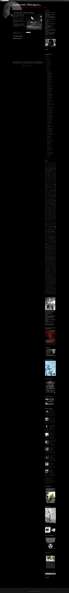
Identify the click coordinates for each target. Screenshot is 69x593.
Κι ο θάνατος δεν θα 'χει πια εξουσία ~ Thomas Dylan (50, 116)
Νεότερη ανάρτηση (16, 62)
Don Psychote (52, 248)
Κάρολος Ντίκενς (52, 183)
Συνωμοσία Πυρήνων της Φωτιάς (51, 223)
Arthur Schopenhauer (47, 241)
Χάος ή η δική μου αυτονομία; (51, 434)
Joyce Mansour (52, 272)
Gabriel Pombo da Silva (50, 260)
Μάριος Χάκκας (54, 198)
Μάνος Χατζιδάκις (47, 195)
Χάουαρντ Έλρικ (51, 232)
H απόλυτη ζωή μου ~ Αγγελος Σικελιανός (50, 152)
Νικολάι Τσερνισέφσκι (52, 207)
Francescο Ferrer (54, 257)
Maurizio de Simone (53, 275)
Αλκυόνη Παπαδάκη (50, 164)
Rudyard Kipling (47, 285)
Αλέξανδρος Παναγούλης (49, 143)
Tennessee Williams (47, 290)
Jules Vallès (48, 150)
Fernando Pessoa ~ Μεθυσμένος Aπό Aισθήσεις (51, 471)
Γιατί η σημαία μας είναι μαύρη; (50, 131)
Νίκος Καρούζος (53, 211)
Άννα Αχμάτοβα (51, 165)
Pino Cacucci (53, 280)
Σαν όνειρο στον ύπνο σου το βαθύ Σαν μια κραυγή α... (50, 107)
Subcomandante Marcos (47, 288)
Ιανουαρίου (49, 155)
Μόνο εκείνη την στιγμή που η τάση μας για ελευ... (50, 112)
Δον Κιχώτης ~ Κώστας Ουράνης (51, 463)
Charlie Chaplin (51, 247)
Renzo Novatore (47, 283)
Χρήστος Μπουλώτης (51, 234)
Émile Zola (51, 252)
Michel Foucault (52, 276)
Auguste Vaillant (47, 242)
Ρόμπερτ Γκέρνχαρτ (52, 219)
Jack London (50, 266)
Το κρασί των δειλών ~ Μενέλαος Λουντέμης (50, 91)
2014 (47, 59)
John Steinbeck (47, 271)
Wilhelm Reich (47, 293)
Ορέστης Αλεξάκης (52, 214)
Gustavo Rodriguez (48, 262)
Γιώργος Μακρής (48, 176)
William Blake (52, 293)
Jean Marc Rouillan (51, 269)
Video (48, 292)
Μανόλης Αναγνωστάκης (49, 194)
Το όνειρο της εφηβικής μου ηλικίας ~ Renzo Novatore (50, 104)
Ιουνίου (48, 67)
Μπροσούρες (47, 204)
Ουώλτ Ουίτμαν (53, 215)
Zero (55, 293)
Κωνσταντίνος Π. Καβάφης (49, 189)
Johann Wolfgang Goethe (52, 270)
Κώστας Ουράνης (52, 191)
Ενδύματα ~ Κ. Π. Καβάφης (49, 79)
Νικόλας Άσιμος (47, 208)
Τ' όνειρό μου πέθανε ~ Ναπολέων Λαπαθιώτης (50, 74)
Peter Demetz (49, 280)
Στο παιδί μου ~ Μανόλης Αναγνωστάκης (49, 86)
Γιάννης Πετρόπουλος (49, 174)
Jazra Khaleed (46, 268)
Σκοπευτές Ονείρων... (26, 4)
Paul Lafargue (52, 279)
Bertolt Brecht (53, 242)
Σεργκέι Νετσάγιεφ (48, 220)
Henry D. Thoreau (52, 264)
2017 (47, 55)
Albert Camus (49, 237)
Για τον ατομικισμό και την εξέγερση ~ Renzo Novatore (52, 426)
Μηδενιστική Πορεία (48, 201)
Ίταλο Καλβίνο (47, 183)
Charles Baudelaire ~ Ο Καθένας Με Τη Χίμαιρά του (52, 448)
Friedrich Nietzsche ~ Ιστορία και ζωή (50, 97)
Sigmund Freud (53, 287)
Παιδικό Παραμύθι (47, 216)
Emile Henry (47, 252)
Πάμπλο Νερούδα (53, 216)
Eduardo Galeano (47, 251)
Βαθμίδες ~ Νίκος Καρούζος (49, 136)
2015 (47, 58)
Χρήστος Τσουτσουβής (48, 235)
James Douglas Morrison (52, 267)
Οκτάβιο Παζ (47, 214)
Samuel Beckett (52, 285)
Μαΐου (48, 68)
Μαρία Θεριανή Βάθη (48, 196)
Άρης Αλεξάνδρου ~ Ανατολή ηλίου (50, 88)
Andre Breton (52, 238)
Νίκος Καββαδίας (51, 210)
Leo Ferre (54, 273)
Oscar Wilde (50, 278)
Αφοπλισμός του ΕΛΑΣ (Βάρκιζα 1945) (50, 134)
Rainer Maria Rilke (52, 281)
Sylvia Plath (52, 288)
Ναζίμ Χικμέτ (52, 204)
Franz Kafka (53, 258)
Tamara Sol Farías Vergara (51, 289)
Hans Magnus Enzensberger (48, 263)
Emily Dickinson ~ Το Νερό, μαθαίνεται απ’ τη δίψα (50, 77)
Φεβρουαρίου (49, 72)
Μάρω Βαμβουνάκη (49, 199)
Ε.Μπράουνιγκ (48, 180)
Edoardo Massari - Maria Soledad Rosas (50, 250)
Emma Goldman (51, 253)
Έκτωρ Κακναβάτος (53, 180)
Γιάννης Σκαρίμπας (52, 175)
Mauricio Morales (47, 275)
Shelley (49, 287)
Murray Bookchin (47, 277)
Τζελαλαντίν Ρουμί (52, 227)
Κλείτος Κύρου (53, 187)
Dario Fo (49, 248)
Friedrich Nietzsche (48, 259)
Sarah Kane (49, 286)
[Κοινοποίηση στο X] (28, 32)
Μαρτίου (48, 70)
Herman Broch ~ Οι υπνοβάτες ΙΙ (49, 81)
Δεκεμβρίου (49, 60)
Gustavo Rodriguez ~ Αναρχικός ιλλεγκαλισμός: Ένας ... (49, 122)
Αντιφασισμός (50, 166)
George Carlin (49, 99)
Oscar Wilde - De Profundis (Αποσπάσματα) (49, 478)
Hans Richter (54, 263)
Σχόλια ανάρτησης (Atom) (29, 65)
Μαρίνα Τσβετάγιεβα (47, 198)
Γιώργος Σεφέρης (52, 177)
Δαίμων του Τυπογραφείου (52, 179)
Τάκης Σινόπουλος (49, 224)
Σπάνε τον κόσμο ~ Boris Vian (52, 418)
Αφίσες (46, 171)
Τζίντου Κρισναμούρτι (48, 228)
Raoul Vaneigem (52, 282)
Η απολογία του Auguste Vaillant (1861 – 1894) (50, 126)
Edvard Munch (53, 251)
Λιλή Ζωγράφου (51, 193)
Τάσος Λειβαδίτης (49, 114)
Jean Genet (50, 268)
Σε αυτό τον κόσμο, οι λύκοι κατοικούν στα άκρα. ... (50, 119)
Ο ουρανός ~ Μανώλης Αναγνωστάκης (50, 110)
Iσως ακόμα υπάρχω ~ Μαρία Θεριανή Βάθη (52, 441)
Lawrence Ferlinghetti (50, 273)
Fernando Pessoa (49, 138)
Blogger (39, 591)
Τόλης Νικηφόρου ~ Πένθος (50, 83)
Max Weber (47, 276)
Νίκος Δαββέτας (53, 208)
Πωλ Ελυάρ (51, 218)
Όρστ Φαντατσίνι (47, 215)
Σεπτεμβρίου (49, 64)
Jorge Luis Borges (52, 271)
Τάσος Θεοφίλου (51, 225)
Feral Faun (53, 256)
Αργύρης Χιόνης (49, 93)
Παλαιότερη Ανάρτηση (38, 62)
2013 (47, 157)
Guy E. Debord (53, 262)
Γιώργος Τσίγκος (47, 178)
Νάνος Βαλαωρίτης (50, 141)
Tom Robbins (46, 291)
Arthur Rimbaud (52, 240)
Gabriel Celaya (49, 146)
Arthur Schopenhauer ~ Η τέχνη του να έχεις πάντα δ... (50, 95)
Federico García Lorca (48, 256)
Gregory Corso (54, 261)
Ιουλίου (48, 65)
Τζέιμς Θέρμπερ (47, 227)
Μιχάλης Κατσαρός (53, 203)
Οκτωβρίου (48, 63)
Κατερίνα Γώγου (49, 185)
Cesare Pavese (50, 245)
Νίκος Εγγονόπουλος (48, 209)
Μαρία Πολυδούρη (52, 197)
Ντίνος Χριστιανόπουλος (50, 140)
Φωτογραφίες (48, 231)
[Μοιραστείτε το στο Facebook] (29, 32)
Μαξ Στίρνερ (53, 195)
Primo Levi (46, 281)
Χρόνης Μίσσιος (49, 154)
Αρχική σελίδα (27, 62)
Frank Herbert (48, 258)
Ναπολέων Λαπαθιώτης (19, 33)
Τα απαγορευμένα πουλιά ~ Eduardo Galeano (50, 101)
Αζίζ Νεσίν (53, 162)
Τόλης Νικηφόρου (53, 229)
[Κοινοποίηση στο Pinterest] (30, 32)
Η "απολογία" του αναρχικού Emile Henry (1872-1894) (50, 129)
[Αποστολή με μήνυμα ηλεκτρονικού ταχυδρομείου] (26, 32)
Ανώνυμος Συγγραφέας (49, 168)
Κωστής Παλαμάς (48, 192)
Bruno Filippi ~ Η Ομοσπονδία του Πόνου (51, 411)
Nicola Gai (52, 277)
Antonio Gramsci (50, 239)
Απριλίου (48, 69)
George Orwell (49, 261)
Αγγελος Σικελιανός (47, 162)
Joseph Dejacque (47, 272)
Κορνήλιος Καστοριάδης (49, 188)
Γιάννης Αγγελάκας (47, 173)
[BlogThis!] (27, 32)
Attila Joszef (53, 241)
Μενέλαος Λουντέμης (51, 200)
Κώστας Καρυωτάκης (49, 190)
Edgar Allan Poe (52, 249)
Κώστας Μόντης (47, 191)
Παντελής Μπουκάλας (49, 217)
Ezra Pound (47, 255)
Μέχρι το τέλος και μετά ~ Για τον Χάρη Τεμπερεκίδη (50, 148)
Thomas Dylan (53, 290)
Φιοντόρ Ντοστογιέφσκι (50, 230)
